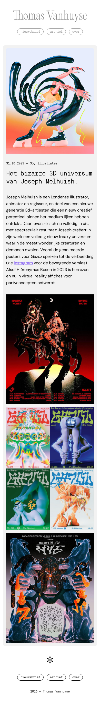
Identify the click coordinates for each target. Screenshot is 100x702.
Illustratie (47, 163)
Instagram (23, 263)
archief (56, 31)
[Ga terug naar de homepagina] (50, 17)
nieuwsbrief (30, 31)
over (75, 31)
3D (32, 163)
